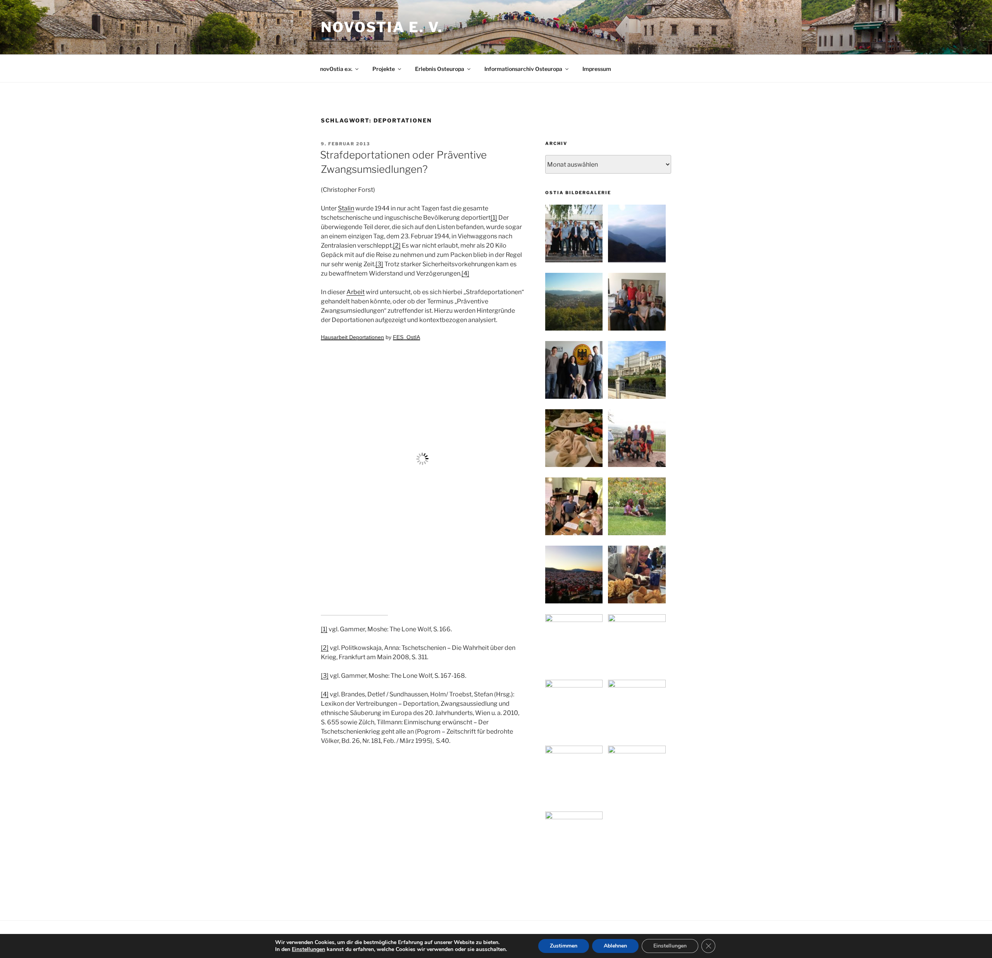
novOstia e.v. (336, 68)
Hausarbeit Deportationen (352, 337)
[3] (379, 264)
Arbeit (355, 292)
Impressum (596, 68)
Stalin (346, 208)
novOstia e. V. (382, 27)
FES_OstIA (406, 337)
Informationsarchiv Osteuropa (523, 68)
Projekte (383, 68)
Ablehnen (615, 945)
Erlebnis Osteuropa (439, 68)
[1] (494, 217)
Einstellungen (308, 949)
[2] (397, 245)
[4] (465, 273)
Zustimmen (563, 945)
